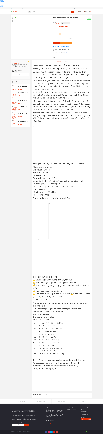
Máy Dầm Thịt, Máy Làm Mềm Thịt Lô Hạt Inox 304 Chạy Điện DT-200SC (23, 113)
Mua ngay (56, 43)
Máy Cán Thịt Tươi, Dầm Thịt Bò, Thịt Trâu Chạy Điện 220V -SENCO (23, 106)
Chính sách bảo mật (26, 431)
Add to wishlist (56, 46)
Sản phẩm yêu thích (84, 412)
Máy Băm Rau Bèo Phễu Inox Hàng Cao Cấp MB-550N (23, 86)
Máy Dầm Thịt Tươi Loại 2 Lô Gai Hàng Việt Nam (23, 100)
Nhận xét (65, 61)
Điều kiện (20, 431)
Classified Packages (72, 8)
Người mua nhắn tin (66, 23)
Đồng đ (22, 8)
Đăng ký (91, 8)
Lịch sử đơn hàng (84, 411)
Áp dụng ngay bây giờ (86, 419)
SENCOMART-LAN (56, 23)
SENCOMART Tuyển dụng (71, 409)
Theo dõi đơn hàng (80, 8)
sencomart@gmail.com (50, 423)
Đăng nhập (86, 8)
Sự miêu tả (59, 61)
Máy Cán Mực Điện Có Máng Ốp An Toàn (23, 121)
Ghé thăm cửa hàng (15, 77)
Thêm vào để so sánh (65, 46)
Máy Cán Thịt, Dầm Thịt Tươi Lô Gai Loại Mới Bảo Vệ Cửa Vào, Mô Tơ (23, 92)
